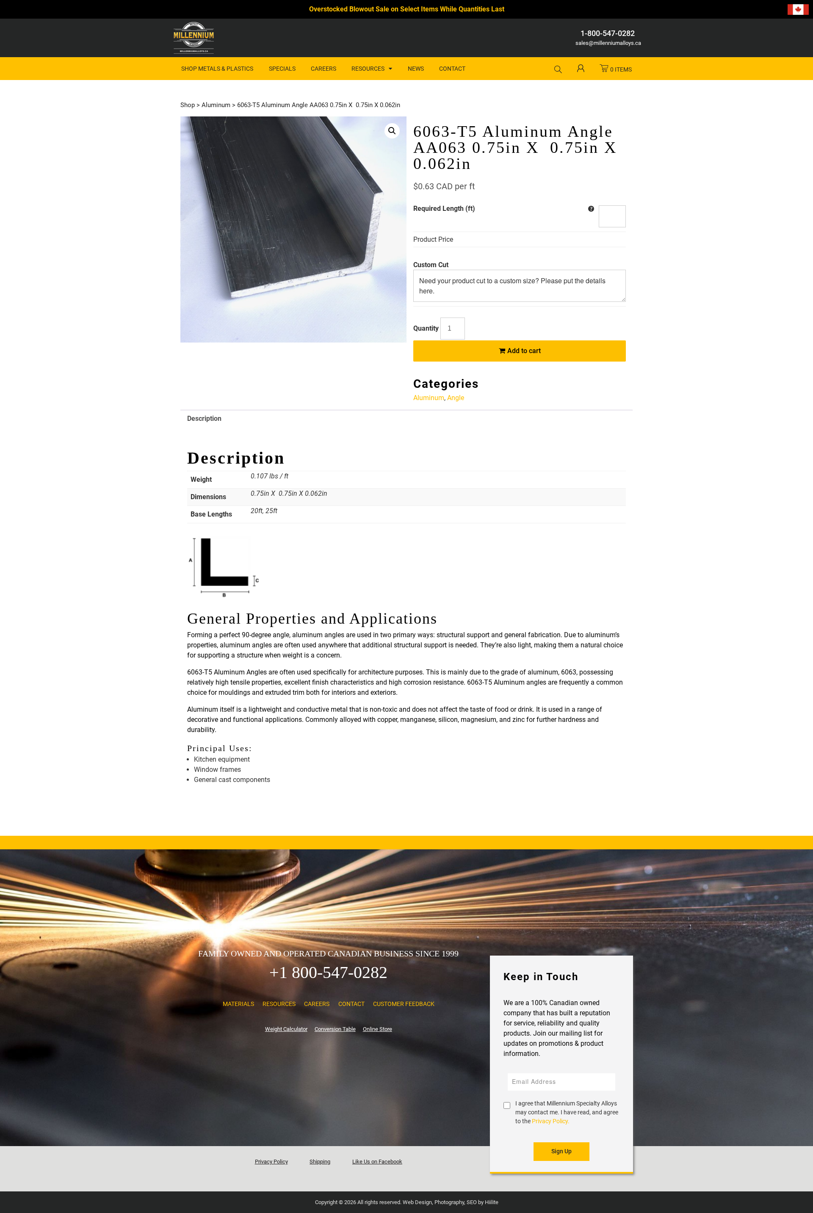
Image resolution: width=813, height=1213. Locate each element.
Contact (452, 68)
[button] (392, 130)
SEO (472, 1202)
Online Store (377, 1029)
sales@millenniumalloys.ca (607, 43)
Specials (282, 68)
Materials (238, 1003)
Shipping (320, 1161)
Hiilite (491, 1202)
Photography (449, 1202)
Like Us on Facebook (377, 1161)
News (416, 68)
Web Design (417, 1202)
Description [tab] (204, 418)
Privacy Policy (271, 1161)
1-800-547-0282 (608, 33)
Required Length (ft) (444, 208)
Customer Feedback (403, 1003)
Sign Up (561, 1151)
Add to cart (523, 351)
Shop (187, 105)
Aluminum (216, 105)
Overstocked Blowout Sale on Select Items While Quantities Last (406, 9)
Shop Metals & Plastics (217, 68)
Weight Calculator (286, 1029)
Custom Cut (430, 265)
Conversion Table (335, 1029)
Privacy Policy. (551, 1121)
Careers (323, 68)
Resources (367, 68)
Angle (455, 398)
